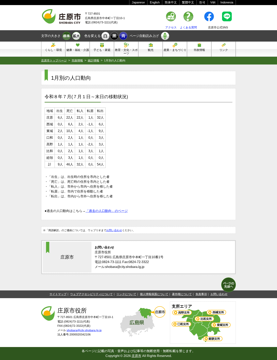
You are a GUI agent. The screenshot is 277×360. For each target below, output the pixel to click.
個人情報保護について (154, 294)
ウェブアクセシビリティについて (91, 294)
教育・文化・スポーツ (126, 51)
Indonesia (226, 2)
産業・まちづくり (175, 50)
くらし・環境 (53, 50)
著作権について (182, 294)
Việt (212, 2)
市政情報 (199, 50)
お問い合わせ (114, 230)
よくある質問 (188, 27)
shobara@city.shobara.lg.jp (84, 330)
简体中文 (171, 2)
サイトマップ (58, 294)
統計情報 (93, 60)
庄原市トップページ (54, 60)
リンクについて (126, 294)
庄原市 (136, 356)
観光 (151, 50)
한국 (202, 2)
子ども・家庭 (102, 50)
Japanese (138, 2)
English (155, 2)
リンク (223, 50)
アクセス (171, 27)
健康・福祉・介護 (77, 50)
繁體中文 (188, 2)
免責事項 (201, 294)
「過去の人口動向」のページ (107, 211)
